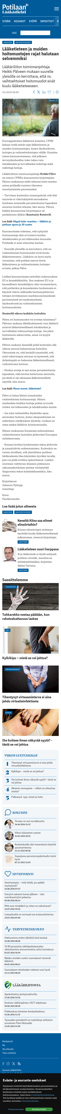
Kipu (7, 630)
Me (3, 1045)
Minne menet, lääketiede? (27, 388)
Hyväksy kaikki (39, 1109)
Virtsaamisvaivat (13, 669)
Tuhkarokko (11, 587)
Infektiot (47, 21)
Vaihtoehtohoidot (23, 42)
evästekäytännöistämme (42, 1095)
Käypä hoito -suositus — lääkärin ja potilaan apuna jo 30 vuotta (26, 223)
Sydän (6, 21)
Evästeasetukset (16, 1109)
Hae (14, 33)
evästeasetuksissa (29, 1101)
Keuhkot (20, 21)
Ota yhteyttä (7, 1049)
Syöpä (33, 21)
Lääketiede (7, 42)
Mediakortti (7, 1041)
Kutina (8, 713)
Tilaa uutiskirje (9, 1052)
